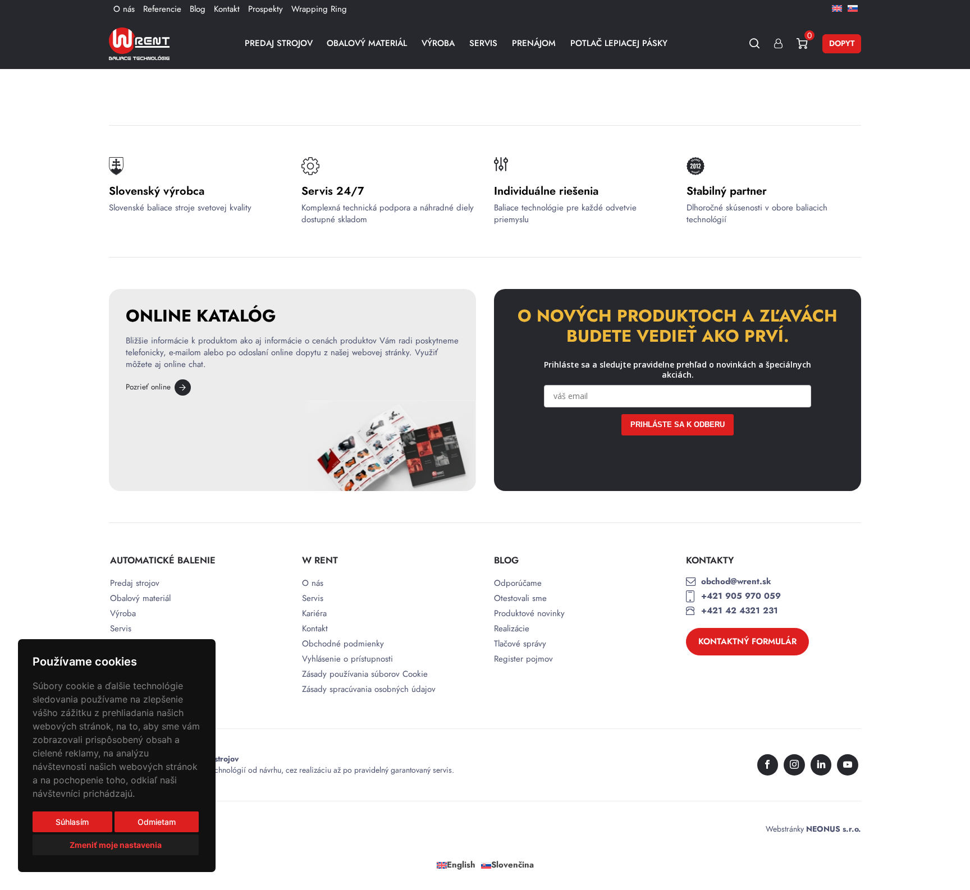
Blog (197, 9)
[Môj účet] (778, 43)
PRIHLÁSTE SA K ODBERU (677, 424)
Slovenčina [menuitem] (512, 865)
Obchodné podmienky (343, 644)
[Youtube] (847, 765)
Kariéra (314, 614)
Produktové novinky (529, 614)
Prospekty (265, 9)
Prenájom (534, 43)
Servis (483, 43)
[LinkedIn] (821, 765)
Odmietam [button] (157, 822)
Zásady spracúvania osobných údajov (369, 689)
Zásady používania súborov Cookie (365, 674)
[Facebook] (768, 765)
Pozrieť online (148, 387)
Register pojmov (523, 659)
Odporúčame (518, 583)
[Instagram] (794, 765)
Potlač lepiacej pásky (618, 43)
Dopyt (841, 43)
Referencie (162, 9)
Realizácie (511, 629)
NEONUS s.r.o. (833, 828)
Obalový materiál (367, 43)
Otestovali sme (520, 598)
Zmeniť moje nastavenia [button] (116, 845)
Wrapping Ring (319, 9)
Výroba (438, 43)
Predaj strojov (279, 43)
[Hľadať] (755, 43)
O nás (124, 9)
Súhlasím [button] (72, 822)
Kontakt (227, 9)
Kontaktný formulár (747, 641)
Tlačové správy (520, 644)
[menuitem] (837, 8)
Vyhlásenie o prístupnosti (347, 659)
